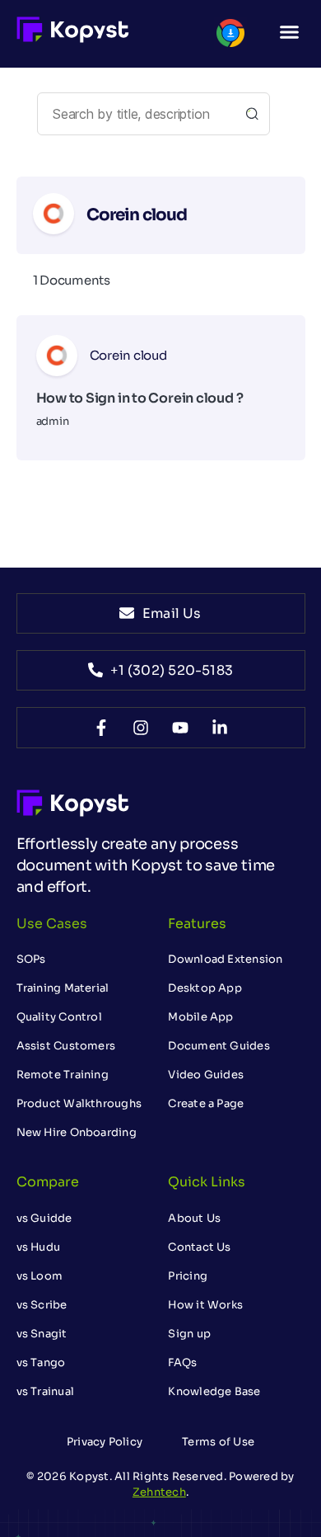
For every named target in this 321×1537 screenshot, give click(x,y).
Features (197, 923)
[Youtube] (180, 727)
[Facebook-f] (101, 727)
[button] (289, 32)
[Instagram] (140, 727)
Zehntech (159, 1492)
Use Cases (51, 923)
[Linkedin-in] (219, 727)
